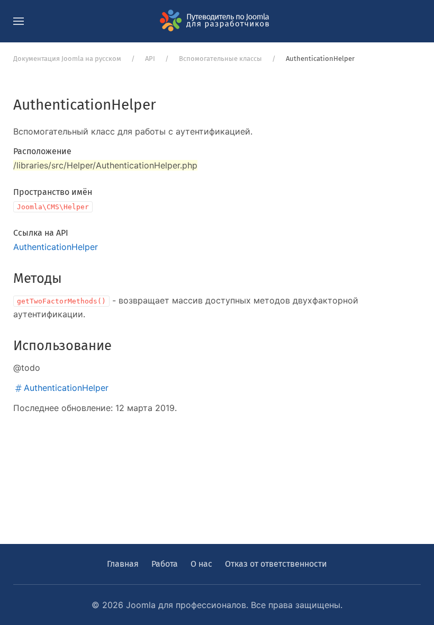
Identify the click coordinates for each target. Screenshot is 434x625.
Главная (123, 564)
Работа (164, 564)
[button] (18, 21)
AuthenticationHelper (55, 247)
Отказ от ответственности (276, 564)
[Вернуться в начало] (217, 21)
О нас (201, 564)
